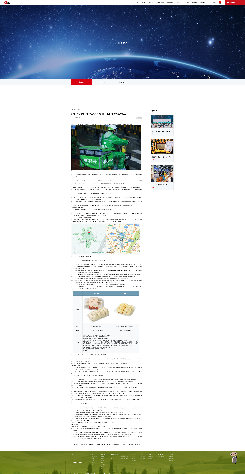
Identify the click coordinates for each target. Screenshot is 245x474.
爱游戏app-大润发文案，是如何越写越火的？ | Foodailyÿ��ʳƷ (92, 444)
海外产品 (103, 468)
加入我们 (171, 460)
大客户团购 (171, 458)
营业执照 (93, 473)
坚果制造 (112, 458)
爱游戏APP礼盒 (104, 464)
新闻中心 (179, 2)
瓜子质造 (112, 456)
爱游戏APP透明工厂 (205, 2)
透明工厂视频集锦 (160, 456)
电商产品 (103, 462)
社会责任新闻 (142, 456)
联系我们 (215, 2)
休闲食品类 (103, 460)
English (232, 2)
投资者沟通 (150, 456)
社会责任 (187, 2)
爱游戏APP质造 (160, 2)
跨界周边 (103, 466)
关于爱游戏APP (95, 456)
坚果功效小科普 (124, 458)
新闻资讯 (81, 82)
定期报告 (150, 458)
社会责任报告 (142, 458)
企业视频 (102, 82)
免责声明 (89, 473)
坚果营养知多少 (170, 2)
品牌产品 (151, 2)
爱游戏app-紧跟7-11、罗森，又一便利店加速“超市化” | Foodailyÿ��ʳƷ (129, 444)
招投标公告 (122, 82)
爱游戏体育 (111, 473)
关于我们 (144, 2)
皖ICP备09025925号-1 (99, 473)
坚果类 (102, 458)
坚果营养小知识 (124, 456)
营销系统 (93, 462)
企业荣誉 (93, 460)
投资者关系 (194, 2)
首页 (138, 2)
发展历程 (93, 464)
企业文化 (93, 458)
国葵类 (102, 456)
